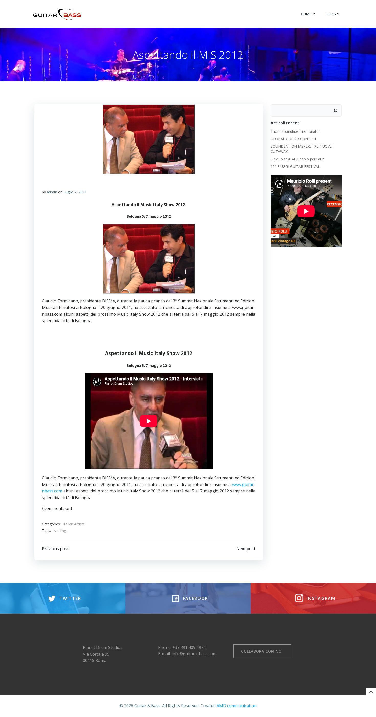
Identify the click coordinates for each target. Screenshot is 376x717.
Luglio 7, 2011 (75, 192)
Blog (331, 14)
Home (306, 14)
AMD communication (237, 706)
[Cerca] (335, 110)
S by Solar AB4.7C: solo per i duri (297, 159)
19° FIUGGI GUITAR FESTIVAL (295, 166)
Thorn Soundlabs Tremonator (295, 131)
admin (52, 192)
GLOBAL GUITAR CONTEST (294, 138)
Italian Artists (74, 524)
